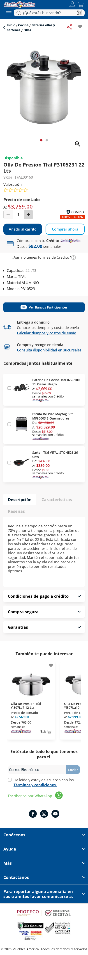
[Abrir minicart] (80, 5)
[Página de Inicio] (19, 4)
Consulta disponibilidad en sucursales (49, 350)
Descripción (20, 499)
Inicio (11, 25)
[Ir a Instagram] (44, 814)
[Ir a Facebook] (33, 814)
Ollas (27, 30)
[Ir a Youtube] (55, 814)
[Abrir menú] (8, 13)
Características (57, 499)
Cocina (23, 25)
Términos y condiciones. (35, 784)
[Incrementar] (28, 214)
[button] (72, 4)
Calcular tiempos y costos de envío (46, 333)
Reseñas (16, 511)
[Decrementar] (8, 214)
